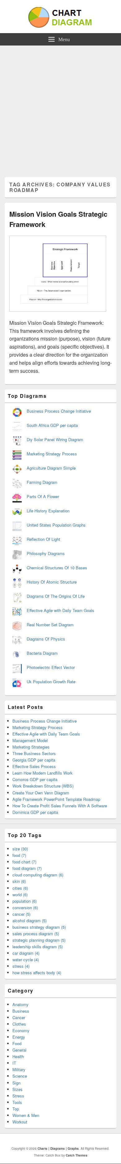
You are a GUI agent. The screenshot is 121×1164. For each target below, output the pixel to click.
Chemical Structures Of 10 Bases (57, 568)
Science (19, 1076)
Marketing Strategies (31, 747)
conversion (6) (25, 907)
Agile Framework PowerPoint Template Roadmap (56, 799)
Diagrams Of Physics (46, 639)
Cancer (18, 1017)
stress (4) (20, 966)
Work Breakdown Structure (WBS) (43, 786)
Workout (19, 1122)
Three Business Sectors (34, 753)
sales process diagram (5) (35, 933)
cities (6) (20, 888)
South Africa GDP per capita (52, 425)
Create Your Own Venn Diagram (40, 793)
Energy (18, 1037)
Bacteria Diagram (42, 653)
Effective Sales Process (34, 766)
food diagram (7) (27, 868)
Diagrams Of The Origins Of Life (56, 596)
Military (18, 1069)
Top (15, 1109)
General (19, 1050)
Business (20, 1011)
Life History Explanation (48, 511)
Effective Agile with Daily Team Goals (60, 610)
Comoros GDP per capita (34, 779)
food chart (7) (24, 862)
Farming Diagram (42, 482)
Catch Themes (76, 1155)
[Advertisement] (60, 109)
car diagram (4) (25, 953)
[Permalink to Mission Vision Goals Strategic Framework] (57, 314)
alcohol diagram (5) (29, 920)
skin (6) (19, 881)
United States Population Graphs (56, 525)
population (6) (24, 901)
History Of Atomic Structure (52, 582)
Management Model (30, 740)
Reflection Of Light (43, 539)
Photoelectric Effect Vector (51, 667)
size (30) (20, 849)
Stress (18, 1096)
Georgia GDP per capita (33, 760)
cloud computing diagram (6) (37, 875)
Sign (16, 1083)
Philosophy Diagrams (46, 553)
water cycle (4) (25, 959)
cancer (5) (21, 914)
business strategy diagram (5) (39, 927)
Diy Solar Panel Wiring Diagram (55, 439)
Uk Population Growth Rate (51, 681)
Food (16, 1043)
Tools (17, 1102)
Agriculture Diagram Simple (51, 468)
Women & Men (25, 1115)
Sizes (17, 1089)
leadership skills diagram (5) (37, 946)
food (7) (19, 855)
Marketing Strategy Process (52, 454)
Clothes (19, 1024)
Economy (20, 1030)
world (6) (20, 894)
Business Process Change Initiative (59, 411)
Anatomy (20, 1004)
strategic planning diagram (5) (38, 940)
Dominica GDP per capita (35, 812)
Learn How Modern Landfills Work (42, 773)
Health (18, 1056)
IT (14, 1063)
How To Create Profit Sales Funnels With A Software (59, 806)
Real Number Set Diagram (50, 625)
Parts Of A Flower (43, 496)
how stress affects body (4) (36, 972)
